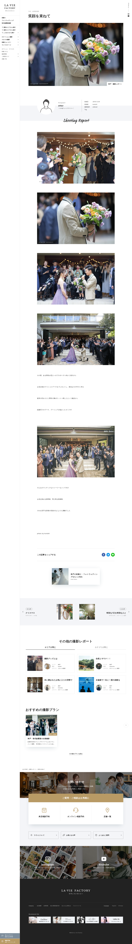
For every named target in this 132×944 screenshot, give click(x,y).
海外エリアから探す (10, 30)
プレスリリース (77, 905)
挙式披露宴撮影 (6, 23)
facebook (103, 554)
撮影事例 (4, 54)
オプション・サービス (8, 49)
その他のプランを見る (76, 753)
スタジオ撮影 (6, 39)
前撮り (4, 17)
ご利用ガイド (5, 56)
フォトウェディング (8, 20)
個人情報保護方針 (55, 905)
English (114, 905)
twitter (108, 554)
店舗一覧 (4, 59)
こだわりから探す (9, 32)
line (113, 554)
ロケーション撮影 (7, 37)
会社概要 (39, 905)
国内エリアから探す (10, 27)
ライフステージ (6, 45)
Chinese (120, 905)
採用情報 (46, 905)
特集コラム (5, 51)
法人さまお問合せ (66, 905)
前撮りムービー (6, 42)
